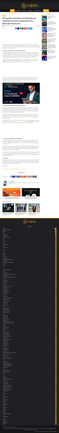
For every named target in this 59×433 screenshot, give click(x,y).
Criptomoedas (18, 10)
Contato (48, 431)
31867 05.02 (5, 281)
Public (4, 243)
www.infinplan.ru (5, 404)
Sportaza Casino (5, 315)
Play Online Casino (6, 333)
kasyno (4, 330)
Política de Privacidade (53, 431)
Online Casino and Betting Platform (8, 262)
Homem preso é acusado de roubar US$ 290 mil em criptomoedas (8, 214)
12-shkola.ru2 (5, 377)
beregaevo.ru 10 (5, 367)
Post (3, 232)
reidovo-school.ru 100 (6, 300)
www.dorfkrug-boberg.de (7, 413)
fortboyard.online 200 (6, 334)
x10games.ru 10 (5, 380)
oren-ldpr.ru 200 (5, 337)
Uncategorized (5, 361)
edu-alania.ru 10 (5, 280)
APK (3, 314)
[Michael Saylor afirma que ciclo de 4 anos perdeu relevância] (34, 207)
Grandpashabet (5, 342)
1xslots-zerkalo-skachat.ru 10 (7, 389)
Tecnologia (29, 10)
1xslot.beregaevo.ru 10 (6, 318)
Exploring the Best (5, 383)
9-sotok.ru (4, 419)
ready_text (4, 250)
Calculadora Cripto (37, 10)
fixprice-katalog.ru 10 (6, 308)
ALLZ (4, 392)
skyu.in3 (4, 376)
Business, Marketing (6, 370)
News (4, 240)
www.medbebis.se (5, 416)
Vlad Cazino (5, 284)
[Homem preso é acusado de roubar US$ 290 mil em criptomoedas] (8, 207)
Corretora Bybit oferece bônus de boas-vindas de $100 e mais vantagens (51, 51)
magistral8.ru (5, 422)
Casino (4, 241)
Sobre (43, 431)
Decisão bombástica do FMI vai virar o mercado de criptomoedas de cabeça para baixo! (52, 40)
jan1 (3, 368)
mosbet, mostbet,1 (6, 349)
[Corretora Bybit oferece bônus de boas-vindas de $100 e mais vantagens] (44, 52)
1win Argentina (5, 272)
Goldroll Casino (5, 293)
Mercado (24, 10)
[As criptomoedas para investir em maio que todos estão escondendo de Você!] (44, 23)
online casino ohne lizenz (6, 269)
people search (5, 355)
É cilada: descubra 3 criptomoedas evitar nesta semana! (52, 17)
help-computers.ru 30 (6, 309)
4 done (4, 324)
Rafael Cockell (11, 181)
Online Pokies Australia (6, 331)
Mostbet (4, 253)
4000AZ (4, 401)
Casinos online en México (7, 371)
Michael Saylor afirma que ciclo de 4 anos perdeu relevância (34, 214)
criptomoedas (21, 172)
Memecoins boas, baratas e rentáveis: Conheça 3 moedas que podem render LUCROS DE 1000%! (52, 35)
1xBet (4, 373)
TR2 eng (4, 271)
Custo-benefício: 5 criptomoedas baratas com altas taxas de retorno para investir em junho (52, 29)
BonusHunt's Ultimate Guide (7, 386)
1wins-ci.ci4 (5, 346)
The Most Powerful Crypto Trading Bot (9, 274)
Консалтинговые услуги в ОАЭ (7, 259)
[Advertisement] (21, 37)
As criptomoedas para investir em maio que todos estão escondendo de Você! (52, 22)
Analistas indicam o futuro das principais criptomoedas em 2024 (14, 168)
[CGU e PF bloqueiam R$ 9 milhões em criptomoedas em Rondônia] (21, 207)
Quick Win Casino (5, 302)
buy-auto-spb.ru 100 (6, 312)
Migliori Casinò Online (6, 311)
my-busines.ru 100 (6, 327)
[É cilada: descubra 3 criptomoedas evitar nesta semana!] (44, 18)
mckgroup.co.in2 (5, 343)
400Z (4, 398)
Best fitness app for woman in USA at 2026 (9, 352)
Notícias (12, 10)
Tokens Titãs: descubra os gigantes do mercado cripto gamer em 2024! (52, 57)
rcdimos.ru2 (5, 407)
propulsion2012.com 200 (6, 339)
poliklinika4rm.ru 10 (6, 299)
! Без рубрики (5, 247)
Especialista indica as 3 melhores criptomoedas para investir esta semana (16, 169)
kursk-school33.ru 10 (6, 287)
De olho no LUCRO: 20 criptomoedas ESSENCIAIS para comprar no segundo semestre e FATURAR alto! (52, 46)
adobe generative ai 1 (6, 345)
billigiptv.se (4, 410)
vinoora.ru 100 (5, 303)
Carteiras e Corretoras (6, 237)
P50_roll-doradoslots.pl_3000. (7, 364)
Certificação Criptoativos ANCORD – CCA (19, 121)
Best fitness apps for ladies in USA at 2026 (9, 277)
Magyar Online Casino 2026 (7, 358)
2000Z (4, 246)
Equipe (46, 431)
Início (41, 431)
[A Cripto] (29, 5)
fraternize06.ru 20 (6, 340)
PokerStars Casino (6, 275)
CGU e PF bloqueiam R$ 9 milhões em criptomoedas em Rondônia (21, 214)
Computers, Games (6, 244)
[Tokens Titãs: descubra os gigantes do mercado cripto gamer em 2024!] (44, 58)
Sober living (5, 256)
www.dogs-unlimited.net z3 (7, 365)
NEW (4, 265)
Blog (3, 238)
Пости (4, 306)
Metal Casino (5, 296)
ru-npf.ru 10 (5, 278)
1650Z (4, 395)
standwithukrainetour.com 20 (7, 336)
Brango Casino (5, 290)
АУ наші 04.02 (5, 305)
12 (3, 374)
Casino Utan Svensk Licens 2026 (8, 321)
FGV (22, 60)
